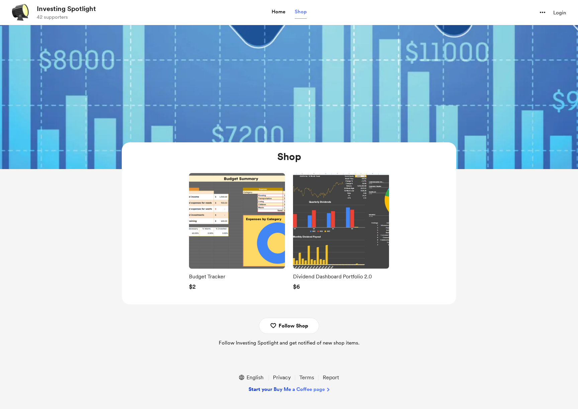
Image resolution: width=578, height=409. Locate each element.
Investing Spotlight (66, 9)
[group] (237, 233)
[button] (278, 12)
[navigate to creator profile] (20, 12)
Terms (306, 377)
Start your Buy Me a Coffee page (287, 389)
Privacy (282, 377)
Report (331, 377)
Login (559, 13)
